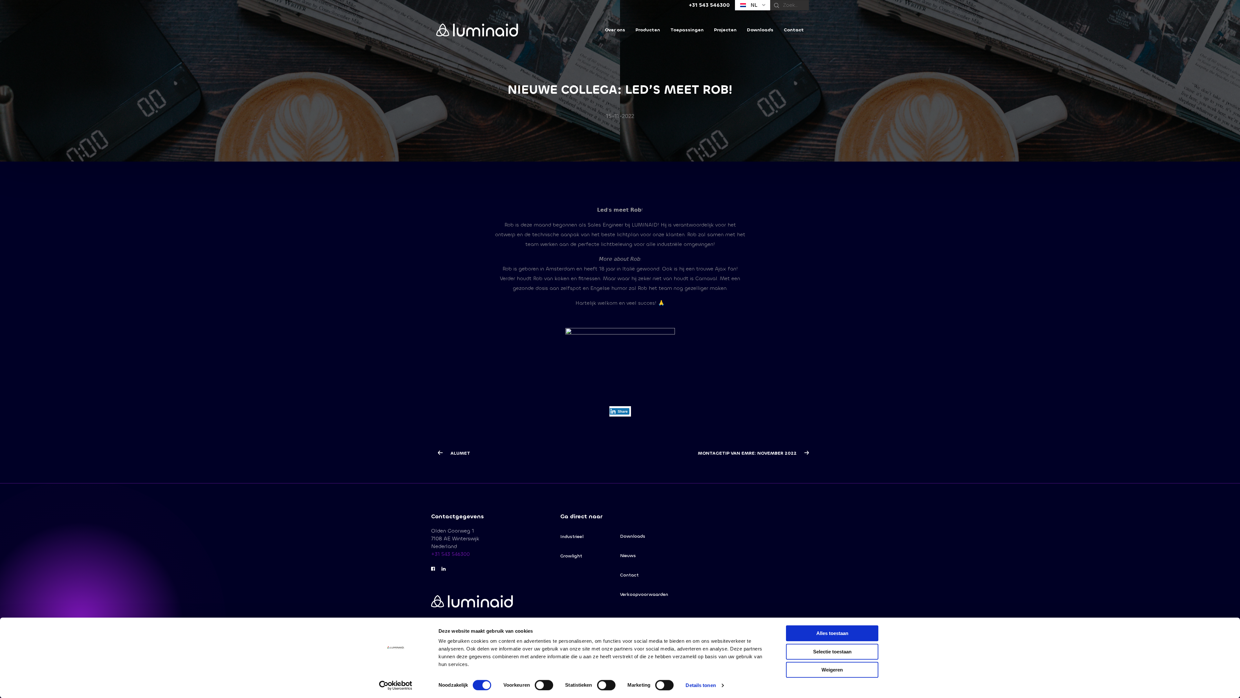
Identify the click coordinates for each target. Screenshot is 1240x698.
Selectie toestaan (832, 651)
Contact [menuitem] (794, 30)
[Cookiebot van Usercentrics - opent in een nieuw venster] (395, 685)
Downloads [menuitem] (760, 30)
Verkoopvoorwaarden (644, 594)
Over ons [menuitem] (615, 30)
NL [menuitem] (753, 5)
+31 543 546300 (450, 554)
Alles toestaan (832, 633)
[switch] (544, 685)
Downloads (632, 536)
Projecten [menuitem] (725, 30)
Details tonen (701, 685)
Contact (629, 575)
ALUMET (459, 453)
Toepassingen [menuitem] (687, 30)
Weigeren (832, 669)
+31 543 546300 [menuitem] (709, 5)
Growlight (571, 556)
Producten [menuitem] (648, 30)
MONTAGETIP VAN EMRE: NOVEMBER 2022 (748, 453)
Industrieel (572, 537)
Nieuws (628, 556)
